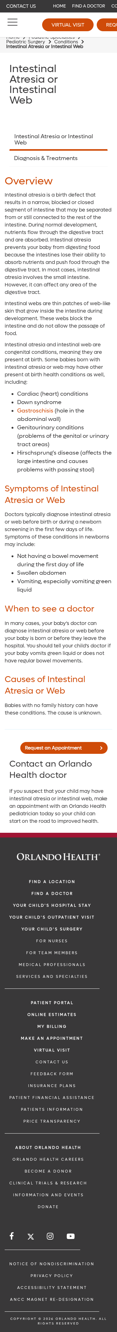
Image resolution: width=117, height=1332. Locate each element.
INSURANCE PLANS (52, 1085)
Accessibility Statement (52, 1287)
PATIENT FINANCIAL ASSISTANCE (52, 1097)
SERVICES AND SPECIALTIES (52, 976)
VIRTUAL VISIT (52, 1050)
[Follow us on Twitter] (30, 1237)
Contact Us (21, 6)
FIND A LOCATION (52, 881)
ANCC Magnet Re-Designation (52, 1299)
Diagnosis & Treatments (46, 158)
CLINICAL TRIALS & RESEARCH (48, 1183)
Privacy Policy (52, 1275)
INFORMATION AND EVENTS (48, 1195)
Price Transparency (52, 1121)
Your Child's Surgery (52, 929)
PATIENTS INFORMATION (52, 1109)
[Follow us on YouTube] (71, 1236)
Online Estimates (52, 1014)
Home (59, 6)
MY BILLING (52, 1026)
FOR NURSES (52, 941)
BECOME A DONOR (48, 1171)
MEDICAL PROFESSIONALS (52, 964)
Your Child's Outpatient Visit (52, 917)
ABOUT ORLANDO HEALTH (48, 1147)
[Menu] (12, 25)
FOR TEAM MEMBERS (52, 952)
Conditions (66, 42)
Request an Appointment (53, 748)
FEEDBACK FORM (52, 1073)
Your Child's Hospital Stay (52, 905)
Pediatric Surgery (25, 42)
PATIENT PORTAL (52, 1002)
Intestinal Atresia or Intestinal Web (53, 139)
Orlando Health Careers (48, 1159)
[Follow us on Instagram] (50, 1236)
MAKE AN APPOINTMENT (52, 1038)
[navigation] (58, 6)
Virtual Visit (67, 25)
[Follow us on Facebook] (12, 1236)
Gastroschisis (35, 410)
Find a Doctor (88, 6)
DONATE (48, 1206)
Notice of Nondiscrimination (52, 1263)
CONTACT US (52, 1062)
